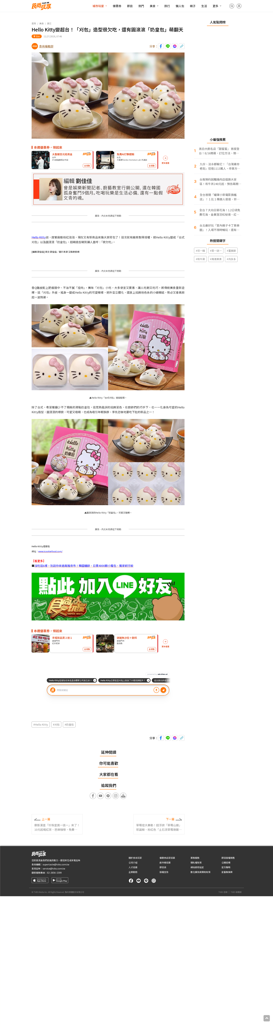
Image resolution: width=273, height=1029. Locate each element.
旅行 (167, 6)
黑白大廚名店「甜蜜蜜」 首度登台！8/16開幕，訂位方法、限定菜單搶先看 (219, 151)
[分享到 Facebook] (161, 46)
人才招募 (133, 867)
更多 (215, 6)
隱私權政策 (196, 862)
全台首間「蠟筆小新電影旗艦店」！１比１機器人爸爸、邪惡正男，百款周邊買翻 (220, 197)
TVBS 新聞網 (236, 892)
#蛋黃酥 (231, 251)
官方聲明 (225, 867)
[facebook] (131, 880)
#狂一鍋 (200, 251)
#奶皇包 (69, 724)
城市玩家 (98, 6)
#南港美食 (216, 259)
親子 (193, 6)
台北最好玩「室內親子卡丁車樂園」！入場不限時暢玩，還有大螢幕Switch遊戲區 (219, 227)
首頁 (34, 23)
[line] (146, 880)
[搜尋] (231, 6)
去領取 (87, 165)
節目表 (163, 867)
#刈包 (56, 724)
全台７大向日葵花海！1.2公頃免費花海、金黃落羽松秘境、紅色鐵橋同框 (219, 212)
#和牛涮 (200, 259)
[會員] (239, 6)
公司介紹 (133, 862)
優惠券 (117, 6)
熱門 (141, 6)
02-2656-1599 (54, 872)
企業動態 (133, 872)
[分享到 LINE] (168, 46)
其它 (49, 23)
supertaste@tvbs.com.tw (56, 864)
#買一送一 (216, 251)
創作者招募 (165, 862)
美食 (152, 6)
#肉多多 (231, 259)
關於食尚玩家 (135, 857)
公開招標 (225, 862)
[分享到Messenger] (175, 46)
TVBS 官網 (222, 892)
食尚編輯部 (46, 46)
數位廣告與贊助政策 (200, 872)
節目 (130, 6)
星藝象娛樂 (227, 872)
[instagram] (153, 880)
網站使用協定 (197, 867)
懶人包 (180, 6)
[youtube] (138, 880)
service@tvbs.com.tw (54, 868)
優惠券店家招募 (167, 857)
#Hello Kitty (40, 724)
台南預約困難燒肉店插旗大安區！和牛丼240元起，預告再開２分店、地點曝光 (220, 181)
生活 (204, 6)
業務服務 (195, 857)
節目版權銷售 (228, 857)
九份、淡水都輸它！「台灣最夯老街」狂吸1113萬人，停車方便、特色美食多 (220, 166)
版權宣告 (164, 872)
